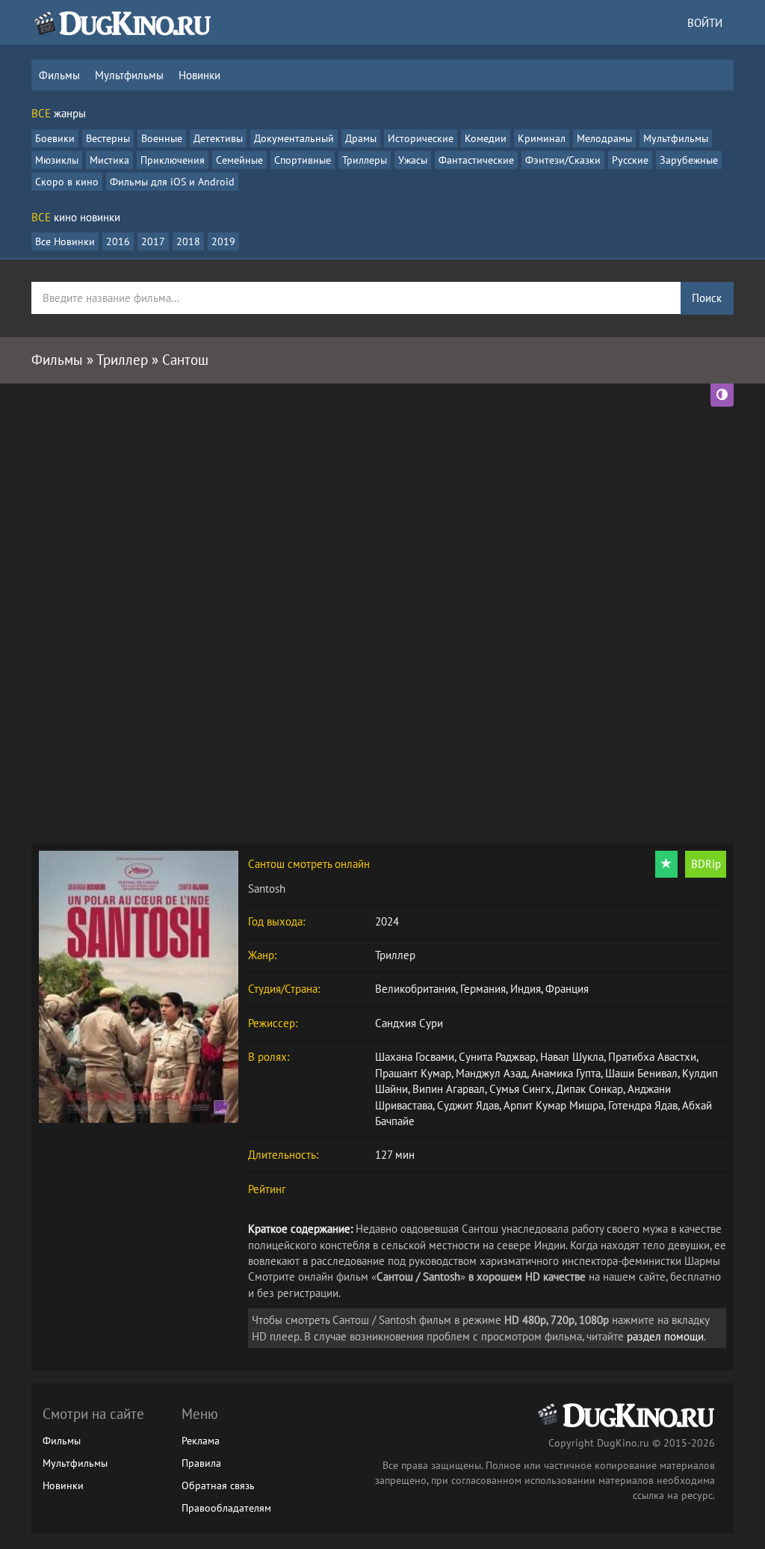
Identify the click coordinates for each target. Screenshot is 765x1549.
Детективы (218, 138)
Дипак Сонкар (589, 1089)
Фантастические (476, 160)
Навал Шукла (572, 1057)
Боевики (55, 138)
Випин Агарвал (448, 1089)
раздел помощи (665, 1336)
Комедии (486, 138)
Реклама (201, 1440)
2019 (223, 241)
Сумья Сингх (520, 1089)
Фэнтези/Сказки (563, 160)
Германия (483, 989)
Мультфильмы (129, 75)
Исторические (420, 138)
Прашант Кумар (413, 1073)
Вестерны (108, 138)
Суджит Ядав (468, 1105)
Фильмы (59, 75)
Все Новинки (65, 241)
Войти (704, 23)
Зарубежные (689, 160)
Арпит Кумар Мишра (554, 1105)
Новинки (199, 75)
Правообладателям (226, 1508)
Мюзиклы (56, 160)
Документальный (294, 138)
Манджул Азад (491, 1073)
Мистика (109, 160)
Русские (630, 160)
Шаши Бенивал (641, 1073)
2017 (153, 241)
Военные (161, 138)
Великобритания (415, 989)
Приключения (172, 160)
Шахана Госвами (414, 1057)
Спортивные (302, 160)
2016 (118, 241)
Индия (525, 989)
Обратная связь (218, 1485)
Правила (201, 1463)
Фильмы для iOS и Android (172, 181)
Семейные (239, 160)
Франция (567, 989)
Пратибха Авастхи (652, 1057)
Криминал (542, 138)
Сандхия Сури (409, 1023)
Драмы (361, 138)
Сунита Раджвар (497, 1057)
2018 (188, 241)
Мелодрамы (604, 138)
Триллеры (364, 160)
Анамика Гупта (566, 1073)
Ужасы (412, 160)
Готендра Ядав (643, 1105)
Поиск (707, 298)
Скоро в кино (67, 181)
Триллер (395, 955)
